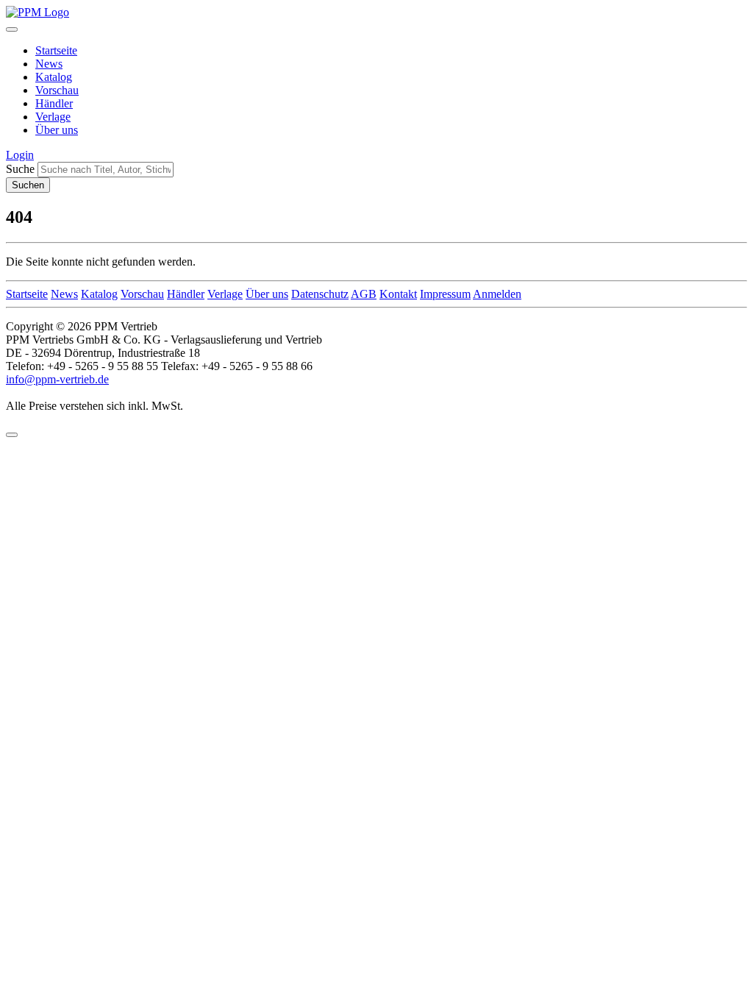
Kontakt (398, 294)
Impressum (445, 294)
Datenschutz (320, 294)
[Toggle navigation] (12, 29)
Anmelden (497, 294)
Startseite (56, 50)
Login (20, 155)
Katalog (53, 77)
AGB (363, 294)
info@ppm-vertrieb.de (57, 379)
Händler (54, 103)
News (49, 63)
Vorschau (57, 90)
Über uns (56, 130)
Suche (20, 169)
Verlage (53, 116)
